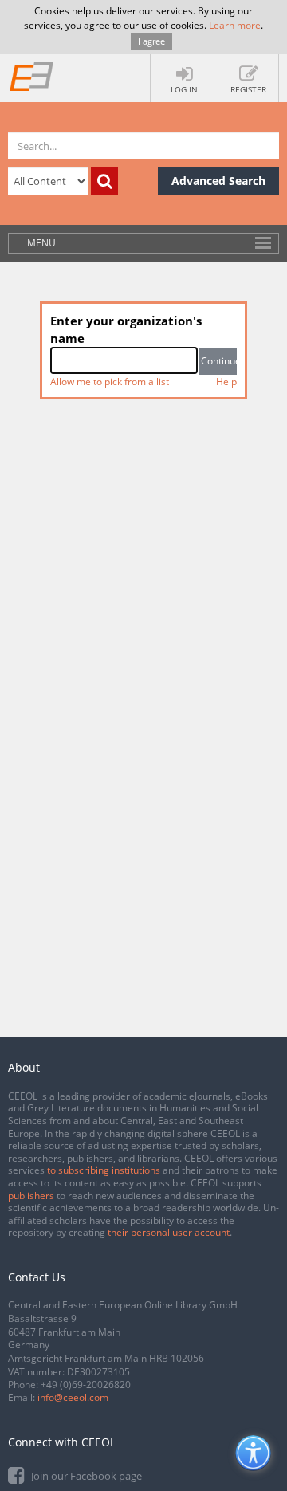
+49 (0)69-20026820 (86, 1384)
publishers (31, 1195)
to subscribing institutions (103, 1170)
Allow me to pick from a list (109, 381)
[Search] (104, 181)
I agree (151, 41)
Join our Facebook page (85, 1476)
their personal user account (169, 1232)
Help (226, 381)
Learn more (235, 25)
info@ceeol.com (72, 1397)
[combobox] (124, 360)
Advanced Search (218, 180)
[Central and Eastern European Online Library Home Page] (32, 75)
